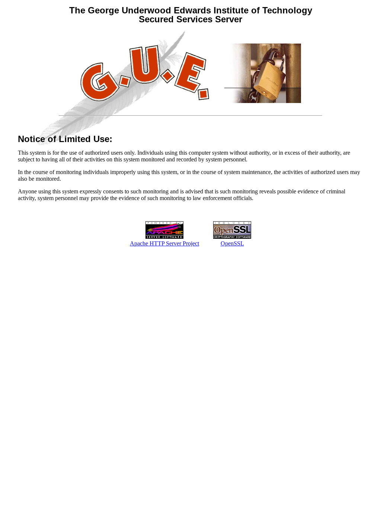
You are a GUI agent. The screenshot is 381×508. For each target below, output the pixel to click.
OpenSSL (232, 243)
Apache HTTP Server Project (164, 243)
